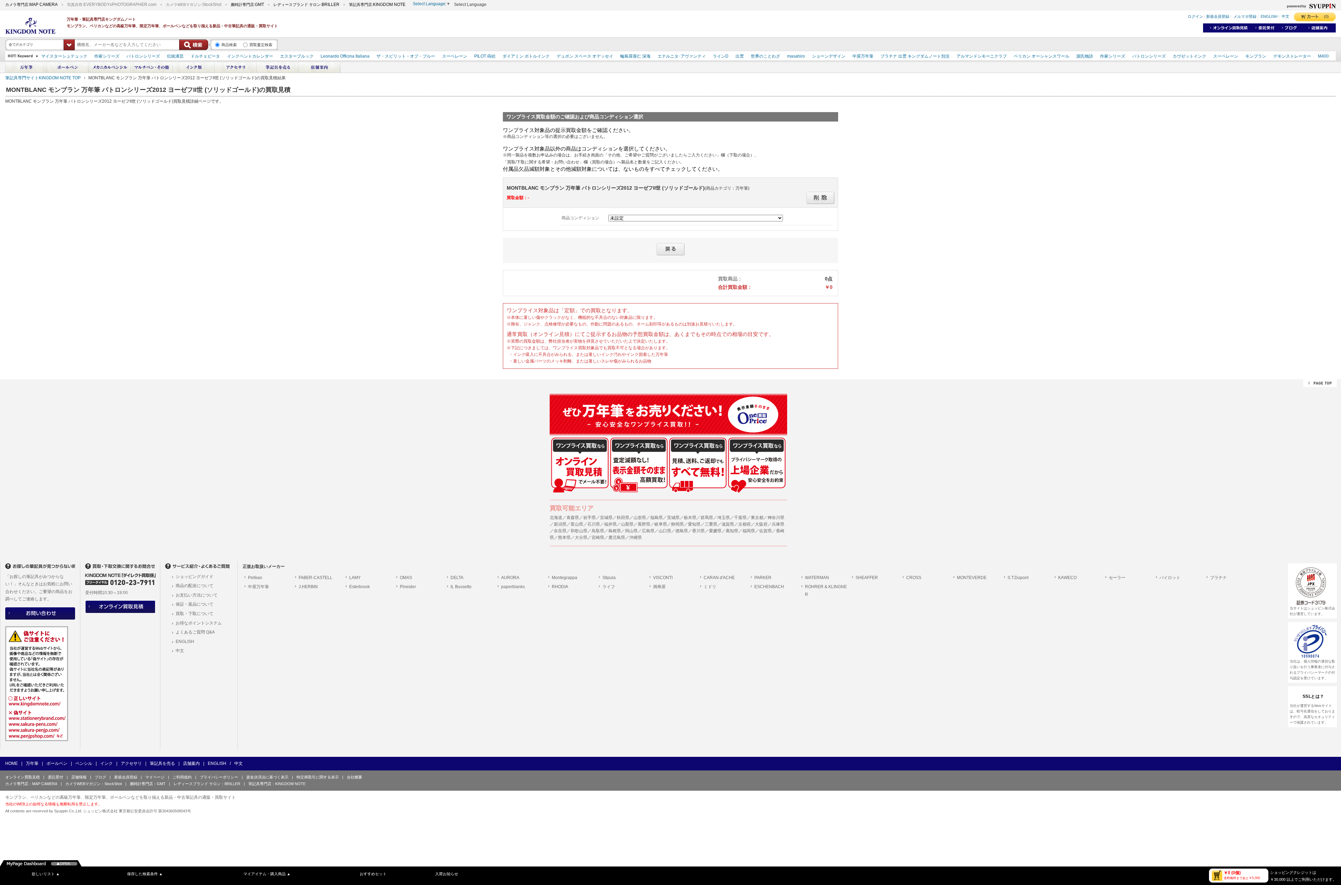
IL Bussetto (460, 586)
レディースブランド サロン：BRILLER (207, 784)
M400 (1323, 56)
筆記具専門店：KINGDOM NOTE (277, 784)
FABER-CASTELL (315, 577)
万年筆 (32, 763)
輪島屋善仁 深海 (635, 56)
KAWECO (1067, 577)
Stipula (609, 577)
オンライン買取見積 (22, 777)
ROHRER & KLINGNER (826, 590)
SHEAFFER (867, 577)
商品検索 (229, 45)
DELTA (456, 577)
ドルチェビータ (205, 56)
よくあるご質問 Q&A (195, 632)
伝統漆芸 (175, 56)
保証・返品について (194, 604)
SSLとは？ (1313, 696)
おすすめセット (373, 874)
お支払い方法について (197, 595)
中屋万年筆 (862, 56)
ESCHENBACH (769, 586)
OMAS (406, 577)
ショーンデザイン (828, 56)
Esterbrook (359, 586)
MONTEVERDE (972, 577)
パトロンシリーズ (143, 56)
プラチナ (1218, 577)
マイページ (154, 777)
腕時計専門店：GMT (148, 784)
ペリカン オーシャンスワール (1041, 56)
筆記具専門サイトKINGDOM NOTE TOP (43, 77)
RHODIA (560, 586)
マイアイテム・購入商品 (267, 874)
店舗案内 (191, 763)
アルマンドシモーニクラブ (982, 56)
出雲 (739, 56)
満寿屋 (659, 586)
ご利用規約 (182, 777)
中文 (1285, 17)
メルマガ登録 (1244, 17)
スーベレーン (454, 56)
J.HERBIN (308, 586)
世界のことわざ (765, 56)
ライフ (608, 586)
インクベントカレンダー (250, 56)
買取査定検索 (260, 45)
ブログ (100, 777)
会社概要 (354, 777)
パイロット (1169, 577)
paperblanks (513, 586)
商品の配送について (194, 585)
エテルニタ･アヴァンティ (682, 56)
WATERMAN (817, 577)
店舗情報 (79, 777)
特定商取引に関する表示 (317, 777)
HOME (11, 763)
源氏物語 (1084, 56)
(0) (1326, 16)
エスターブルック (297, 56)
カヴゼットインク (1189, 56)
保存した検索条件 (145, 874)
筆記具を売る (162, 763)
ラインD (720, 56)
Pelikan (255, 577)
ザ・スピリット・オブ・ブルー (405, 56)
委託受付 (55, 777)
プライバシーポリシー (219, 777)
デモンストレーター (1292, 56)
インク (106, 763)
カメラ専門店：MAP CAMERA (31, 784)
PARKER (762, 577)
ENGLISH (1269, 17)
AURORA (510, 577)
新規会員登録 (1217, 17)
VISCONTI (663, 577)
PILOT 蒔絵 (485, 56)
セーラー (1117, 577)
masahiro (796, 56)
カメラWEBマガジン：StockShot (93, 784)
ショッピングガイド (194, 576)
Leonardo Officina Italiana (345, 56)
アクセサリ (131, 763)
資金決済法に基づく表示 (267, 777)
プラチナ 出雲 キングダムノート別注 (915, 56)
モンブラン (1255, 56)
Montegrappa (564, 577)
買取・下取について (194, 613)
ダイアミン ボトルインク (526, 56)
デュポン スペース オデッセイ (585, 56)
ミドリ (710, 586)
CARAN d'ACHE (719, 577)
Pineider (408, 586)
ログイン (1195, 17)
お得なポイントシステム (199, 623)
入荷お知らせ (446, 874)
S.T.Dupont (1017, 577)
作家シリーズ (106, 56)
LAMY (355, 577)
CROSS (913, 577)
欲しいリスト (46, 874)
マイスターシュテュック (64, 56)
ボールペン (56, 763)
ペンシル (83, 763)
